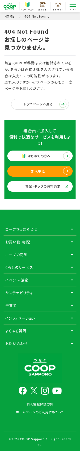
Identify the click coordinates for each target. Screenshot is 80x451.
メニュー (73, 9)
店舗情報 (42, 9)
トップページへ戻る (38, 104)
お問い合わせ (16, 343)
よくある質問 (15, 330)
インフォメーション (20, 318)
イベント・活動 (17, 280)
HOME (9, 16)
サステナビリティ (19, 292)
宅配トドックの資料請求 (42, 186)
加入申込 (38, 171)
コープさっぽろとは (21, 229)
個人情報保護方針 (40, 404)
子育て (11, 305)
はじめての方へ (27, 9)
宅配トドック (58, 9)
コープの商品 (16, 254)
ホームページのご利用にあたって (40, 412)
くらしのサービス (19, 267)
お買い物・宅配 (17, 242)
